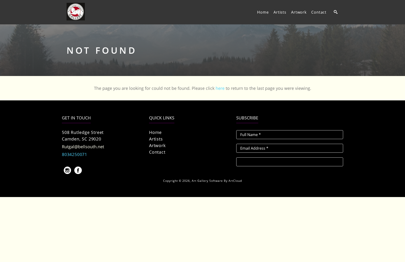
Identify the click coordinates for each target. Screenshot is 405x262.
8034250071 (74, 154)
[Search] (336, 12)
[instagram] (67, 170)
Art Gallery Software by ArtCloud (217, 181)
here (220, 88)
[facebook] (78, 170)
